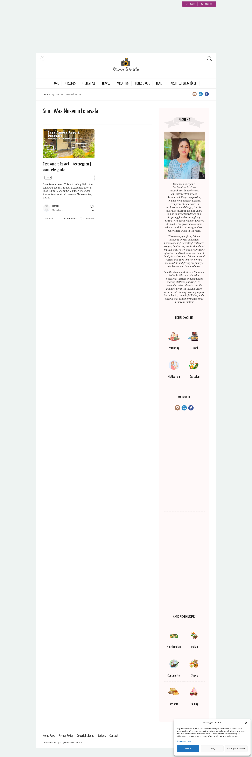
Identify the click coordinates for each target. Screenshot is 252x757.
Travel (106, 83)
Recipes (71, 83)
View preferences (236, 748)
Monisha (55, 206)
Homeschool (142, 83)
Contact (113, 735)
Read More (49, 218)
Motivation (174, 376)
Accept (188, 748)
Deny (212, 748)
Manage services (184, 741)
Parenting (122, 83)
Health (160, 83)
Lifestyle (89, 83)
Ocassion (194, 376)
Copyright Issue (85, 735)
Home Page (49, 735)
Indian (194, 647)
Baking (194, 704)
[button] (246, 722)
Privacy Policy (66, 735)
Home (56, 83)
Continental (173, 675)
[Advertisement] (126, 30)
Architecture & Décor (183, 83)
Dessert (173, 704)
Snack (194, 675)
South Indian (174, 647)
